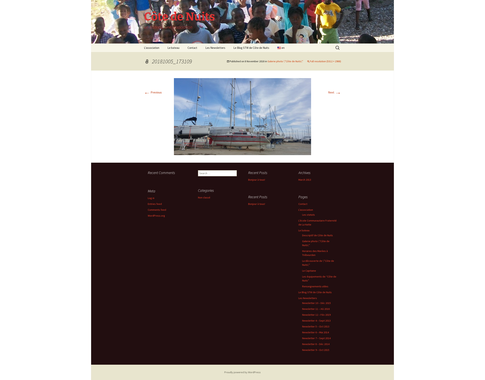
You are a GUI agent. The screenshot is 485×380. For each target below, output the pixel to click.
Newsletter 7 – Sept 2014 (316, 338)
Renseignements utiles (315, 286)
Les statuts (308, 214)
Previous (153, 92)
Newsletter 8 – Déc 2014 (315, 344)
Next (334, 92)
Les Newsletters (215, 48)
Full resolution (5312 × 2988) (325, 61)
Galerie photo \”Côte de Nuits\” (285, 61)
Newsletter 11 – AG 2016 (316, 309)
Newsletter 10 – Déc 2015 (316, 303)
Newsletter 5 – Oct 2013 (315, 326)
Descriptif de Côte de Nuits (317, 235)
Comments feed (157, 209)
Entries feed (155, 204)
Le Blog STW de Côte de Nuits (251, 48)
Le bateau (173, 48)
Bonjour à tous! (256, 179)
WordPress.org (156, 215)
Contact (192, 48)
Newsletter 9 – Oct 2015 (315, 350)
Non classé (204, 197)
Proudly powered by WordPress (242, 372)
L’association (151, 48)
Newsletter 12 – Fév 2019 (316, 314)
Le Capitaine (309, 270)
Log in (151, 198)
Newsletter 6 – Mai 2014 (315, 332)
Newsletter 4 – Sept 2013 (316, 320)
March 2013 (304, 179)
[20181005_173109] (242, 116)
